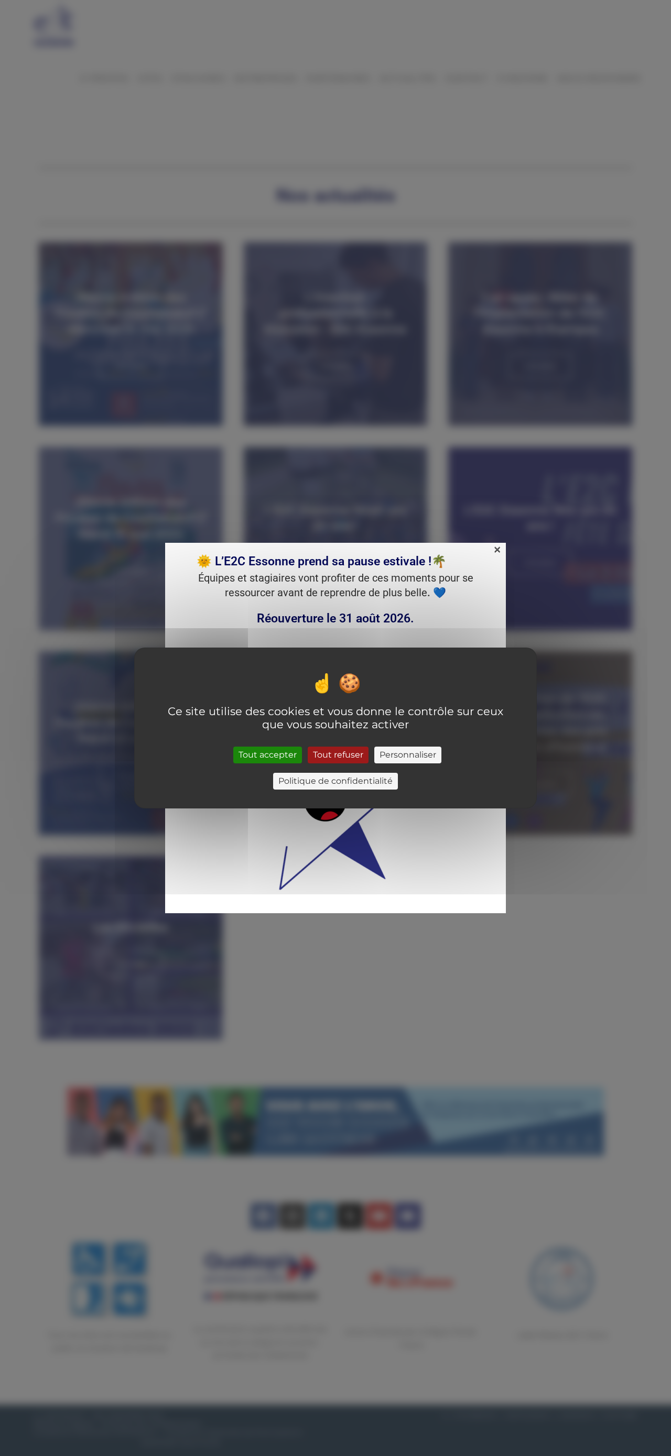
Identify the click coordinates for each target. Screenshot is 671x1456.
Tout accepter (268, 755)
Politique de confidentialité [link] (335, 781)
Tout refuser (338, 755)
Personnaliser (408, 755)
